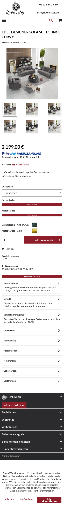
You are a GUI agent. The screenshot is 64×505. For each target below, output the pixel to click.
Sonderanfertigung (14, 314)
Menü (4, 20)
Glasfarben (9, 330)
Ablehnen (9, 499)
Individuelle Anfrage (32, 276)
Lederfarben (10, 370)
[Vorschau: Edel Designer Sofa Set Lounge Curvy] (10, 109)
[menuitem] (4, 20)
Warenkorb (60, 20)
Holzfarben (10, 360)
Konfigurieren (26, 499)
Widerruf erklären (14, 405)
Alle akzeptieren (49, 500)
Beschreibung (11, 282)
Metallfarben (10, 350)
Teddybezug (10, 340)
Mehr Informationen (43, 490)
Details (7, 298)
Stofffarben (10, 380)
